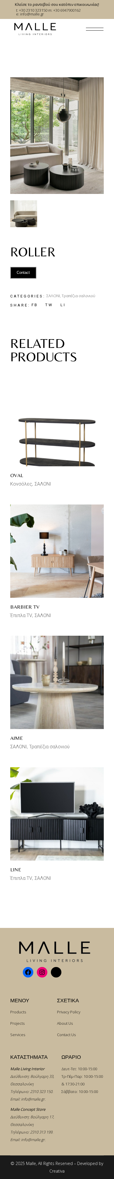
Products (18, 1012)
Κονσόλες (21, 484)
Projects (17, 1023)
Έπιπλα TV (21, 615)
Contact (23, 272)
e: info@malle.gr (30, 14)
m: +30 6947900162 (64, 10)
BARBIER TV (24, 607)
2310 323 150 (41, 1091)
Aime (16, 738)
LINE (15, 869)
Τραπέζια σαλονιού (78, 295)
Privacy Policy (68, 1012)
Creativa (57, 1171)
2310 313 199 (41, 1132)
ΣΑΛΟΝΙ (53, 295)
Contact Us (66, 1034)
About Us (65, 1023)
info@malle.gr (33, 1099)
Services (17, 1034)
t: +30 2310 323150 (31, 10)
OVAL (16, 475)
